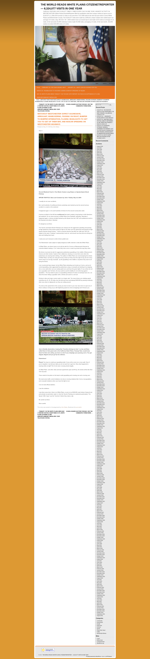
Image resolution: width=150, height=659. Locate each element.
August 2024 (100, 184)
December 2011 (101, 421)
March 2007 (100, 510)
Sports (98, 628)
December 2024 (101, 177)
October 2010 (100, 443)
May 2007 (99, 507)
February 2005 (100, 550)
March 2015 (100, 360)
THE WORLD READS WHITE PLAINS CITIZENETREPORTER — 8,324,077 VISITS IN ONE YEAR (65, 655)
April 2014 (99, 378)
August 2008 (100, 484)
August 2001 (100, 615)
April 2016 (99, 340)
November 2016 (101, 329)
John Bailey (56, 127)
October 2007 (100, 500)
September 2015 (101, 351)
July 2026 (99, 148)
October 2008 (100, 481)
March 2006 (100, 529)
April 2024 (99, 190)
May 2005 (99, 545)
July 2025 (99, 166)
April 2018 (99, 302)
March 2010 (100, 454)
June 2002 (99, 600)
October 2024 (100, 180)
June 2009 (99, 468)
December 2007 (101, 496)
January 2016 (100, 345)
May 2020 (99, 263)
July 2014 (99, 373)
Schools (99, 627)
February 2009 (100, 474)
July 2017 (99, 317)
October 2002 (100, 593)
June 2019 (99, 281)
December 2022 (101, 215)
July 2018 (99, 298)
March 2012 (100, 417)
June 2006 (99, 525)
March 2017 (100, 323)
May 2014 (99, 376)
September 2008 (101, 482)
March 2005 (100, 548)
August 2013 (100, 390)
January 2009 (100, 476)
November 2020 (101, 254)
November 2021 (101, 235)
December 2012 (101, 403)
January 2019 (100, 288)
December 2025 (101, 159)
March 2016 (100, 342)
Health (98, 624)
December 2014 (101, 365)
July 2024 (99, 185)
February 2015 (100, 362)
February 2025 (100, 174)
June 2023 (99, 205)
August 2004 (100, 559)
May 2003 (99, 582)
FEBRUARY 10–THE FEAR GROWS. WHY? (54, 87)
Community (99, 620)
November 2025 (101, 160)
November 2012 (101, 404)
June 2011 (99, 431)
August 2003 (100, 578)
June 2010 (99, 449)
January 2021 (100, 251)
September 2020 (101, 257)
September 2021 (101, 238)
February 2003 (100, 587)
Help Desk (99, 625)
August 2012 (100, 409)
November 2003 (101, 573)
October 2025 (100, 162)
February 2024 (100, 193)
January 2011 (100, 439)
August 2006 (100, 521)
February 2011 (100, 437)
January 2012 (100, 420)
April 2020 (99, 265)
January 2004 (100, 570)
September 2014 (101, 370)
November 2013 (101, 385)
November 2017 (101, 310)
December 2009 (101, 459)
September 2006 (101, 520)
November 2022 (101, 216)
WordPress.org (100, 643)
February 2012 (100, 418)
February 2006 (100, 531)
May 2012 (99, 413)
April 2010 (99, 453)
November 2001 (101, 611)
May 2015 (99, 357)
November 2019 (101, 273)
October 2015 (100, 349)
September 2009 (101, 464)
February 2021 (100, 249)
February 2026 (100, 155)
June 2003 (99, 581)
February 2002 (100, 606)
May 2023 (99, 207)
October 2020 (100, 256)
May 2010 (99, 451)
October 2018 (100, 293)
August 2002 (100, 596)
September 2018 (101, 295)
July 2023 (99, 204)
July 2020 (99, 260)
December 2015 (101, 346)
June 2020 (99, 262)
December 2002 (101, 590)
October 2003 (100, 575)
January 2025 (100, 176)
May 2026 (99, 151)
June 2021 (99, 243)
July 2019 (99, 279)
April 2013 (99, 396)
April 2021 (99, 246)
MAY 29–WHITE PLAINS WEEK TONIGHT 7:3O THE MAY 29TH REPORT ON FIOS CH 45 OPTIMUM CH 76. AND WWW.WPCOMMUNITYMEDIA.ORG (68, 95)
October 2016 (100, 331)
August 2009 (100, 465)
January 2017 (100, 326)
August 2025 (100, 165)
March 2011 (100, 435)
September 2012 (101, 407)
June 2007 (99, 506)
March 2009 (100, 473)
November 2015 (101, 348)
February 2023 (100, 212)
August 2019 (100, 277)
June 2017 (99, 318)
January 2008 (100, 495)
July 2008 (99, 485)
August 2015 (100, 352)
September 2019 (101, 276)
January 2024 (100, 195)
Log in (98, 638)
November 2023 (101, 198)
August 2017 (100, 315)
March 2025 (100, 173)
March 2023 (100, 210)
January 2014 (100, 382)
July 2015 (99, 354)
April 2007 (99, 509)
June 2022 (99, 224)
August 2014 (100, 371)
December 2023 (101, 196)
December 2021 (101, 234)
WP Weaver (109, 656)
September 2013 (101, 388)
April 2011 (99, 434)
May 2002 (99, 601)
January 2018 (100, 307)
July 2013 (99, 392)
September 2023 (101, 201)
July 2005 (99, 542)
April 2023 (99, 209)
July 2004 (99, 561)
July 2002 (99, 598)
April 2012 (99, 415)
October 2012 (100, 406)
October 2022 (100, 218)
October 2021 (100, 237)
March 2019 (100, 285)
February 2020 (100, 268)
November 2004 (101, 554)
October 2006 (100, 518)
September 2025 (101, 163)
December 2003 (101, 571)
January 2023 (100, 213)
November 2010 (101, 442)
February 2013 (100, 399)
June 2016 (99, 337)
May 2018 (99, 301)
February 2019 (100, 287)
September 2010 (101, 445)
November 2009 (101, 460)
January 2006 (100, 532)
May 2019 (99, 282)
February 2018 (100, 306)
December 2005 (101, 534)
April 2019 (99, 284)
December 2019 (101, 271)
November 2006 (101, 517)
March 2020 (100, 266)
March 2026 (100, 154)
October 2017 (100, 312)
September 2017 (101, 313)
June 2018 (99, 299)
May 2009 (99, 470)
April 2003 (99, 584)
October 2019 (100, 274)
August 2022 (100, 221)
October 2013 (100, 387)
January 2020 (100, 270)
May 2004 (99, 564)
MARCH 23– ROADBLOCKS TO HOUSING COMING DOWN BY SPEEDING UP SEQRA (61, 90)
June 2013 (99, 393)
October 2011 (100, 424)
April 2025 (99, 171)
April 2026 (99, 152)
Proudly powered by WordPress (93, 656)
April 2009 (99, 471)
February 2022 (100, 230)
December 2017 (101, 309)
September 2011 (101, 426)
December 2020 (101, 252)
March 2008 (100, 492)
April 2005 (99, 546)
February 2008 (100, 493)
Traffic (98, 631)
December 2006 (101, 515)
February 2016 (100, 343)
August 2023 (100, 202)
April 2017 (99, 321)
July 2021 (99, 241)
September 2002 (101, 595)
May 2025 (99, 169)
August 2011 (100, 428)
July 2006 (99, 523)
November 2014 (101, 367)
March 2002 (100, 604)
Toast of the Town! (101, 630)
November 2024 (101, 179)
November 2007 (101, 498)
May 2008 (99, 489)
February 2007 (100, 512)
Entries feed (100, 640)
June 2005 (99, 543)
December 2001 (101, 609)
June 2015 (99, 356)
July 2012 (99, 410)
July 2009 (99, 467)
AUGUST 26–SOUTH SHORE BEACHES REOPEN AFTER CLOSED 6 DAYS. (104, 136)
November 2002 (101, 592)
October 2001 (100, 612)
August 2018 (100, 296)
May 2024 (99, 188)
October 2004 (100, 556)
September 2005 (101, 539)
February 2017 (100, 324)
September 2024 (101, 182)
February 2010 (100, 456)
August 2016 (100, 334)
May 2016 (99, 338)
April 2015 (99, 359)
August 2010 (100, 446)
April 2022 (99, 227)
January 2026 (100, 157)
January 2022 (100, 232)
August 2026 (100, 146)
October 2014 (100, 368)
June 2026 (99, 149)
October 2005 (100, 537)
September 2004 (101, 557)
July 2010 (99, 448)
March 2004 (100, 567)
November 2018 (101, 291)
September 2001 (101, 614)
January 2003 (100, 589)
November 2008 (101, 479)
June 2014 (99, 374)
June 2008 (99, 487)
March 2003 (100, 586)
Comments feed (100, 641)
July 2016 (99, 335)
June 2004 (99, 562)
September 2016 (101, 332)
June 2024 (99, 187)
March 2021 (100, 248)
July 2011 (99, 429)
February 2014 (100, 381)
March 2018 (100, 304)
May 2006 (99, 526)
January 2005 (100, 551)
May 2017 (99, 320)
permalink (79, 407)
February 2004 (100, 568)
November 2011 (101, 423)
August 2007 (100, 503)
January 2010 (100, 457)
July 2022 (99, 223)
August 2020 (100, 259)
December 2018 (101, 290)
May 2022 (99, 226)
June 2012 (99, 412)
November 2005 (101, 535)
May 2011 (99, 432)
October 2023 (100, 199)
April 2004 (99, 565)
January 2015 (100, 363)
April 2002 (99, 603)
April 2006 (99, 528)
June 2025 (99, 168)
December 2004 (101, 553)
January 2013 (100, 401)
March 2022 (100, 229)
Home (38, 87)
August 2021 (100, 240)
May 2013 (99, 395)
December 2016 (101, 327)
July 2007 (99, 504)
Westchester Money (101, 633)
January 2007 (100, 514)
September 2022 (101, 220)
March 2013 (100, 398)
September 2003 (101, 576)
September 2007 (101, 501)
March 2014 (100, 379)
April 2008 (99, 490)
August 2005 (100, 540)
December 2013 (101, 384)
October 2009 (100, 462)
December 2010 (101, 440)
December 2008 (101, 478)
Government (100, 622)
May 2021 (99, 245)
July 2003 (99, 579)
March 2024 (100, 191)
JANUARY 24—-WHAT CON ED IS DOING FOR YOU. (82, 87)
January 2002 (100, 607)
